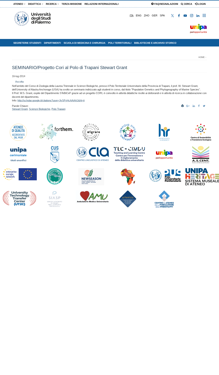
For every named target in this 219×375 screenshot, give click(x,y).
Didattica (35, 4)
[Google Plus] (188, 105)
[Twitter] (204, 105)
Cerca (187, 4)
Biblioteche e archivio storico (155, 43)
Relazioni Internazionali (102, 4)
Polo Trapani (58, 109)
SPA (162, 15)
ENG (138, 15)
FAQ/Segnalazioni (166, 4)
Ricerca (51, 4)
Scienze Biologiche (39, 109)
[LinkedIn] (194, 105)
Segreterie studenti (27, 43)
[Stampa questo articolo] (182, 105)
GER (154, 15)
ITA (131, 15)
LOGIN (201, 4)
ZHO (146, 15)
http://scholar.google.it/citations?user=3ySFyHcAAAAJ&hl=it (51, 100)
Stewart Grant (20, 109)
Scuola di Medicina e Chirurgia (84, 43)
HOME (201, 57)
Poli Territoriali (119, 43)
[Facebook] (199, 105)
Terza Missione (72, 4)
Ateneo (18, 4)
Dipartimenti (52, 43)
